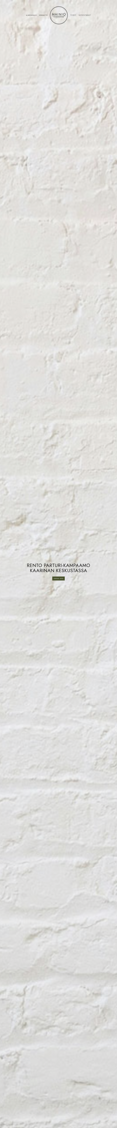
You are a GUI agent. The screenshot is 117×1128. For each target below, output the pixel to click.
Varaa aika (58, 578)
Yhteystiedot (85, 15)
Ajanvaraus (31, 15)
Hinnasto (43, 15)
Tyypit (73, 15)
